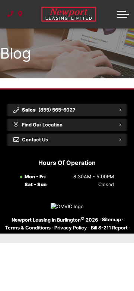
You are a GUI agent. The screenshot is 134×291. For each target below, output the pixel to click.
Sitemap (111, 219)
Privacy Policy (70, 228)
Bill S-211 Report (109, 228)
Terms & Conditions (28, 228)
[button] (123, 14)
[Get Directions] (20, 14)
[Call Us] (10, 14)
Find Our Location (42, 125)
